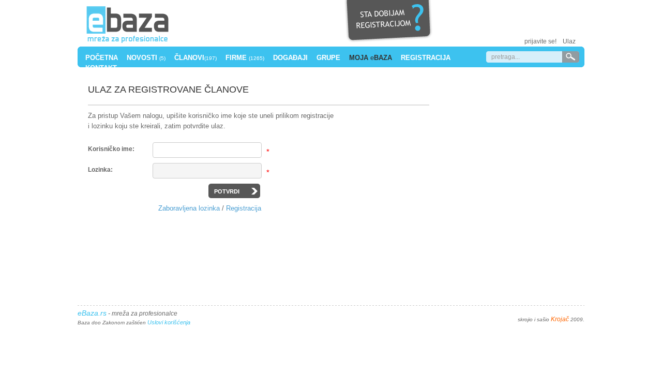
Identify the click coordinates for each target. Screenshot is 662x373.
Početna (101, 58)
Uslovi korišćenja (168, 322)
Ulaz (569, 41)
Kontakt (101, 68)
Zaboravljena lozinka (189, 208)
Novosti (146, 58)
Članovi (195, 58)
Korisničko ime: (111, 149)
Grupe (328, 58)
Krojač (560, 319)
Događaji (290, 58)
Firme (244, 58)
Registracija (425, 58)
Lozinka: (100, 169)
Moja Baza (370, 58)
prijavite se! (540, 41)
